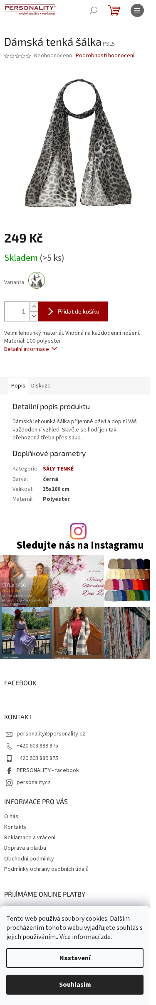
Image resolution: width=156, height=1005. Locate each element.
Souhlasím (75, 984)
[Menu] (137, 10)
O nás (11, 816)
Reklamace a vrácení (29, 837)
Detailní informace (26, 349)
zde (106, 936)
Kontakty (15, 827)
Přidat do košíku (78, 311)
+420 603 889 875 (37, 746)
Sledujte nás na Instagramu (80, 545)
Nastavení (74, 958)
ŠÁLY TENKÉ (58, 469)
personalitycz (34, 782)
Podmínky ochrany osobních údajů (46, 869)
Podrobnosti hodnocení (105, 56)
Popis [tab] (18, 386)
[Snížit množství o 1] (34, 316)
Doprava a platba (25, 848)
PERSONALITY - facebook (48, 770)
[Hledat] (93, 10)
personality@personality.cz (51, 734)
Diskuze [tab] (41, 386)
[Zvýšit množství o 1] (34, 306)
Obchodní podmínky (29, 859)
